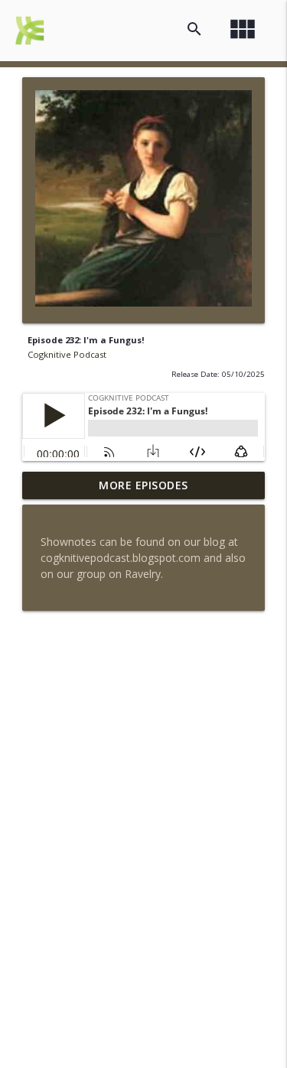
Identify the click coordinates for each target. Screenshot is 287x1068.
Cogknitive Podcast (67, 354)
